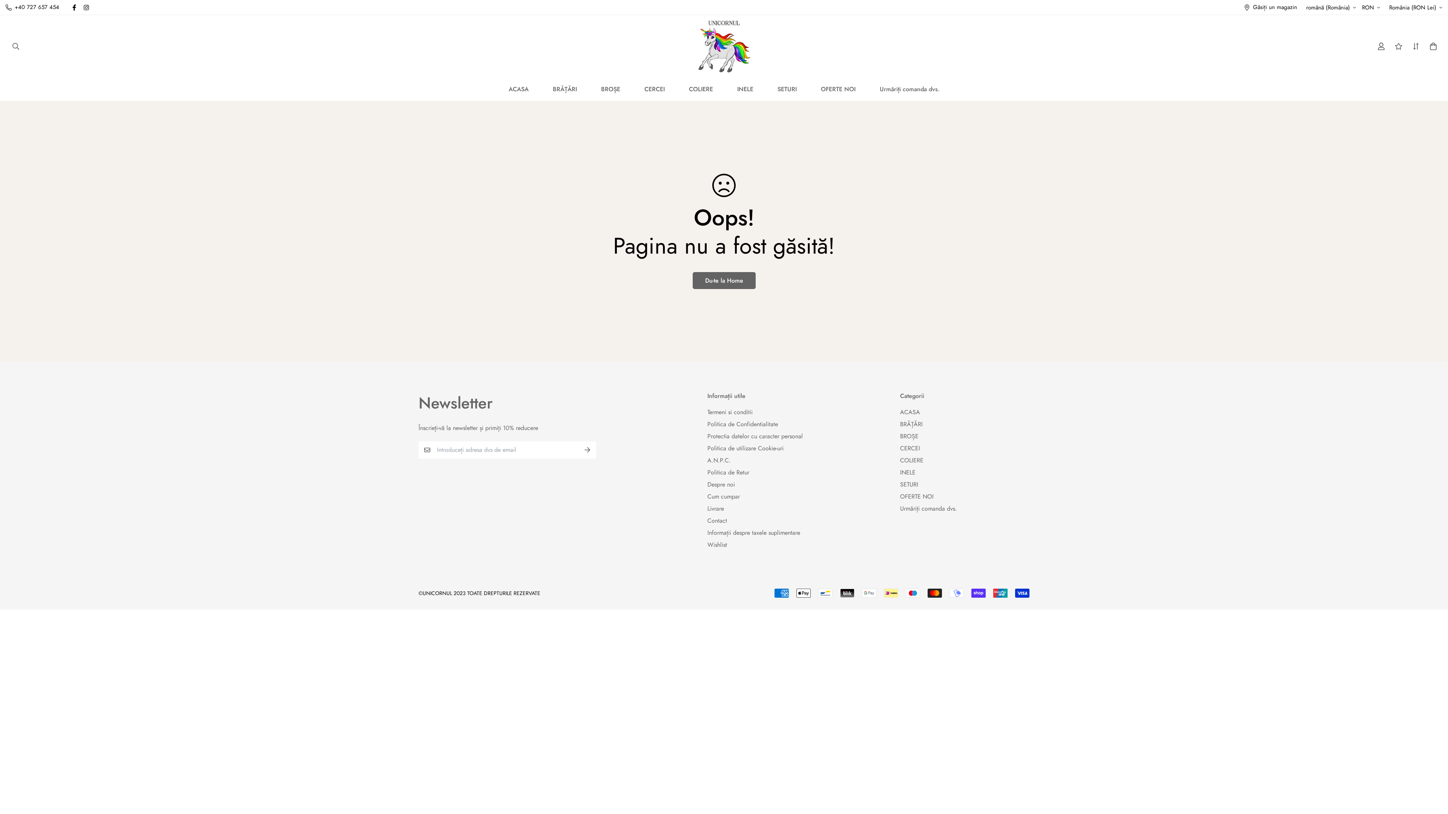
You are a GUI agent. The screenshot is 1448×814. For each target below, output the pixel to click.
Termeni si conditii (730, 412)
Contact (717, 520)
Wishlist (717, 544)
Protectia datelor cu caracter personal (755, 436)
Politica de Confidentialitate (742, 424)
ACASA (519, 89)
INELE (745, 89)
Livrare (715, 508)
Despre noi (721, 484)
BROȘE (610, 89)
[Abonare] (587, 450)
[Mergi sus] (1433, 773)
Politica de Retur (728, 472)
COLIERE (701, 89)
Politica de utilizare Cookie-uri (745, 448)
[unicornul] (724, 46)
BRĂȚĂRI (565, 89)
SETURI (787, 89)
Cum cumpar (723, 496)
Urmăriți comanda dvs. (910, 89)
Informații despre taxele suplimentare (753, 532)
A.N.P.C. (719, 460)
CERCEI (654, 89)
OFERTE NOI (838, 89)
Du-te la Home (724, 280)
